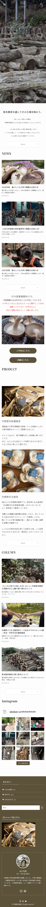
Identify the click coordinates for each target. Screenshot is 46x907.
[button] (22, 100)
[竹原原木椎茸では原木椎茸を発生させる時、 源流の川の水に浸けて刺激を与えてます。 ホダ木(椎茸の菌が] (37, 738)
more (23, 287)
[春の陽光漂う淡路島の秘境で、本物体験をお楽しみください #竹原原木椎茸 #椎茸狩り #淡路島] (8, 724)
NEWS (9, 794)
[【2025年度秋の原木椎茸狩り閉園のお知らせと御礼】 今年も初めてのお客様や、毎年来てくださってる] (8, 738)
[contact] (24, 891)
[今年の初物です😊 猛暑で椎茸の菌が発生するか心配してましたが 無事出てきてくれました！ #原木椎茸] (23, 753)
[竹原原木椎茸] (23, 4)
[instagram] (21, 891)
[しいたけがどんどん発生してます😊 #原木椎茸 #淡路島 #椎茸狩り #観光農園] (8, 753)
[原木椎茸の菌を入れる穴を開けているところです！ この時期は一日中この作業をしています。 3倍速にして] (37, 724)
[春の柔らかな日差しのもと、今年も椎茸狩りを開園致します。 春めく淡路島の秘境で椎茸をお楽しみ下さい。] (23, 724)
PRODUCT (10, 799)
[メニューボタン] (4, 4)
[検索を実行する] (42, 807)
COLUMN (10, 789)
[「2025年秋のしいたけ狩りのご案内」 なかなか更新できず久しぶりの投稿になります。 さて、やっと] (37, 753)
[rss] (23, 901)
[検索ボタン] (41, 4)
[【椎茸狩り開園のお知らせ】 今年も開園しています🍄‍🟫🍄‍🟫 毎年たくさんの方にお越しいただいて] (23, 738)
